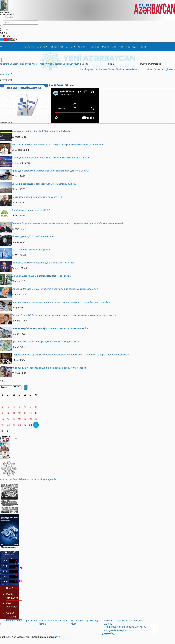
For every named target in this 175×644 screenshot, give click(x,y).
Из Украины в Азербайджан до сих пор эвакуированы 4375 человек (49, 367)
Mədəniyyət (132, 47)
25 (14, 425)
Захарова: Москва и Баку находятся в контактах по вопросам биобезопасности (55, 289)
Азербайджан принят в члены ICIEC (31, 210)
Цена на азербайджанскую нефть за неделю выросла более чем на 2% (50, 328)
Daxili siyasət (101, 69)
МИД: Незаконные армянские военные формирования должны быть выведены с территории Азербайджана (70, 354)
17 (8, 419)
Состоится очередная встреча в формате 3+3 (37, 197)
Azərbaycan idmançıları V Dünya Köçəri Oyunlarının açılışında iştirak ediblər (51, 157)
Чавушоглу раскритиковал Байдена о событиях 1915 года (43, 262)
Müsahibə (94, 47)
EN (16, 39)
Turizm (112, 69)
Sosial (69, 47)
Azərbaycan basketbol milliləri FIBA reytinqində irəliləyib (41, 131)
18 (14, 419)
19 (19, 419)
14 (30, 412)
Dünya (105, 47)
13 (25, 412)
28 (30, 425)
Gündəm (29, 47)
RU (14, 39)
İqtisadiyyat (56, 47)
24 (8, 425)
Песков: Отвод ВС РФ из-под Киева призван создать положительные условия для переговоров (64, 315)
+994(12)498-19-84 (136, 627)
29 (36, 425)
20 (25, 419)
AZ (12, 39)
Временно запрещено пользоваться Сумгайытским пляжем (44, 183)
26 (19, 425)
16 (3, 419)
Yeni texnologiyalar (163, 69)
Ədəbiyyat (117, 47)
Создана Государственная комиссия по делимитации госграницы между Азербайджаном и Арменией (67, 223)
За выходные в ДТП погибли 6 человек (33, 236)
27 (25, 425)
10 (8, 412)
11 (14, 412)
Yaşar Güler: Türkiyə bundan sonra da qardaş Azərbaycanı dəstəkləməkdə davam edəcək (58, 144)
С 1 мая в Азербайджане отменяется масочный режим (41, 275)
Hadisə (128, 69)
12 (19, 412)
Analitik (82, 47)
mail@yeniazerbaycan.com (118, 630)
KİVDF (144, 47)
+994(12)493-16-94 (114, 627)
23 (2, 425)
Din (122, 69)
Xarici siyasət (87, 69)
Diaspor (136, 69)
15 (36, 412)
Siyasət (41, 47)
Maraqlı (85, 620)
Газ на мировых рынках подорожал (31, 249)
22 (36, 419)
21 (30, 419)
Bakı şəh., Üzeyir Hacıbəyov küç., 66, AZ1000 (123, 622)
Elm (118, 69)
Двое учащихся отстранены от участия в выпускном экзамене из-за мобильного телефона (61, 302)
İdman (150, 69)
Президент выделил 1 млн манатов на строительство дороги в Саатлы (50, 170)
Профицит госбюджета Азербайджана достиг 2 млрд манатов (46, 341)
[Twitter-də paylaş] (55, 85)
